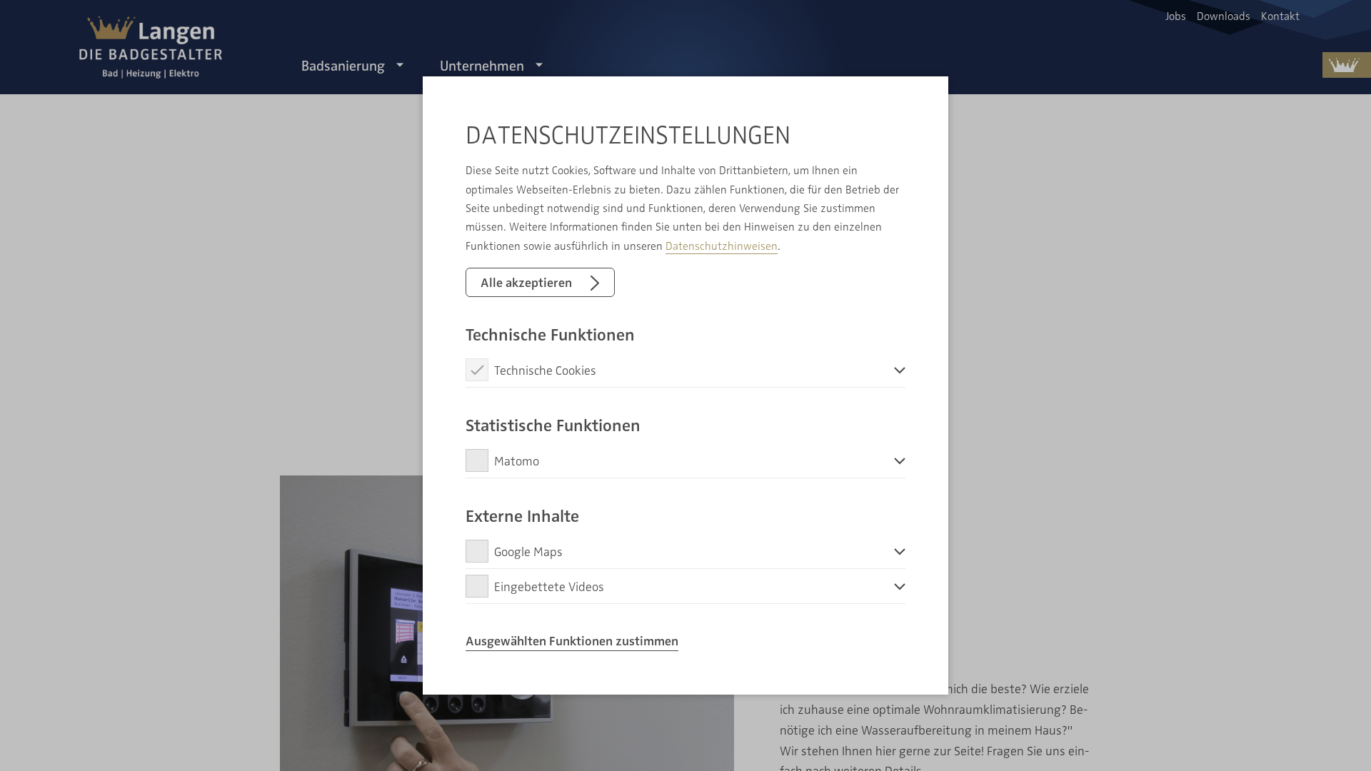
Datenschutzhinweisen (722, 245)
